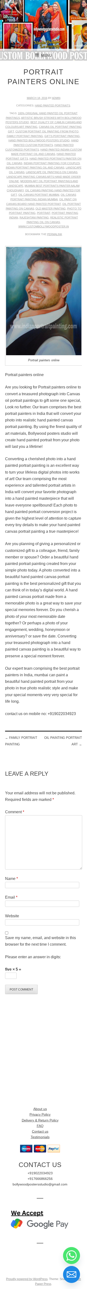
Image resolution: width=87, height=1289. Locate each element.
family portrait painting (25, 136)
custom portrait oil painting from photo (47, 131)
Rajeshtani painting (34, 217)
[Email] (71, 1274)
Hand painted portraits (52, 105)
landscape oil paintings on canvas (51, 172)
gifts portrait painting (62, 136)
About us (40, 1109)
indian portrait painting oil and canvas (35, 167)
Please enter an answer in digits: (33, 957)
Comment (14, 812)
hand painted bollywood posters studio (39, 140)
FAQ (40, 1126)
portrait (43, 212)
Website (12, 916)
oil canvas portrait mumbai (38, 194)
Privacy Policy (40, 1114)
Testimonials (40, 1137)
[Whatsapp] (71, 1255)
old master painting (51, 208)
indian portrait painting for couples (52, 163)
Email (11, 897)
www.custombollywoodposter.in (43, 226)
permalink (54, 234)
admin (56, 98)
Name (11, 879)
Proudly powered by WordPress (27, 1279)
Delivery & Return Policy (40, 1120)
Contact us (40, 1131)
